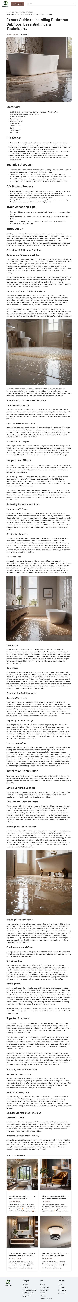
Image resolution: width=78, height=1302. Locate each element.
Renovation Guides (26, 12)
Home (8, 12)
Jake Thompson (13, 34)
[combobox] (50, 4)
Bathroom (15, 12)
